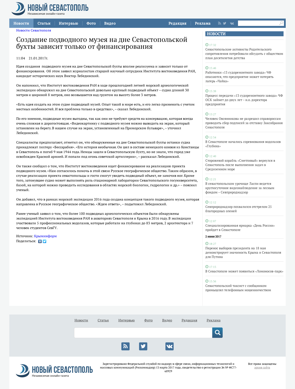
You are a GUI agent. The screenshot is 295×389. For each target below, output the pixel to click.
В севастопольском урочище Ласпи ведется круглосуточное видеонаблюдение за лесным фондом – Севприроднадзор (239, 187)
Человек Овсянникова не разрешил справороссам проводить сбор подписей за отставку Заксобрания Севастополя (244, 122)
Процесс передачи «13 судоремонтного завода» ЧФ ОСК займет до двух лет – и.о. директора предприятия (244, 99)
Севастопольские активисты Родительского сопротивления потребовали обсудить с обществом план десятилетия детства (244, 53)
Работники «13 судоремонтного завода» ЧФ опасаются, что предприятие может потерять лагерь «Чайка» (239, 76)
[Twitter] (44, 241)
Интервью (68, 23)
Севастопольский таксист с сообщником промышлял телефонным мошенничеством (238, 287)
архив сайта (262, 367)
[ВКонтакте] (40, 241)
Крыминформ (45, 236)
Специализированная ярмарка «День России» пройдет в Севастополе (240, 227)
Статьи (44, 23)
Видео (110, 23)
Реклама (203, 23)
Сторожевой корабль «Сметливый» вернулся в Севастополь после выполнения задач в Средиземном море (240, 164)
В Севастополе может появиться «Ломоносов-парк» (244, 271)
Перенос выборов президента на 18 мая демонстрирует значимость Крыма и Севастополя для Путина (243, 252)
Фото (91, 23)
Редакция (178, 23)
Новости (21, 23)
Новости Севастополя (33, 30)
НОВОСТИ (216, 33)
